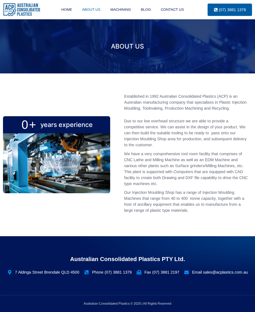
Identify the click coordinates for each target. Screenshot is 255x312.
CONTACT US (172, 10)
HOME (66, 10)
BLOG (146, 10)
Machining (120, 10)
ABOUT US (91, 10)
